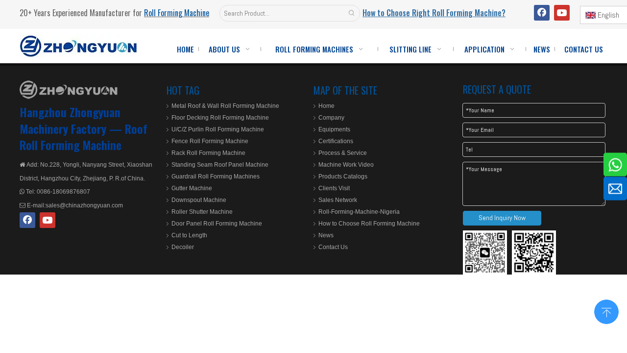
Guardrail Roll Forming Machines (215, 176)
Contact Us (333, 247)
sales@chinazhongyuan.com (84, 205)
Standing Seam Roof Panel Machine (219, 164)
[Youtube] (562, 13)
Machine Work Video (346, 164)
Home (326, 105)
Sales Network (337, 200)
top (606, 311)
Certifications (335, 141)
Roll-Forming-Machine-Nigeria (359, 211)
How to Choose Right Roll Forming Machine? (434, 13)
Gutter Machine (191, 188)
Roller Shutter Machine (202, 211)
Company (331, 117)
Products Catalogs (342, 176)
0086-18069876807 (62, 191)
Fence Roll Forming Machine (209, 141)
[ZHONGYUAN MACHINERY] (69, 89)
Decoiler (182, 247)
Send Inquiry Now (502, 217)
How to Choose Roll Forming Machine (369, 223)
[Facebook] (542, 13)
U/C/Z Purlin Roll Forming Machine (217, 129)
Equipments (334, 129)
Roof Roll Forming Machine (83, 137)
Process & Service (342, 153)
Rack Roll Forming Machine (208, 153)
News (326, 235)
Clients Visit (334, 188)
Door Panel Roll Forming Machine (216, 223)
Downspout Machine (198, 200)
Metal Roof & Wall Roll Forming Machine (225, 105)
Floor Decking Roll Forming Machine (220, 117)
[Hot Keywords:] (352, 13)
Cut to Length (189, 235)
